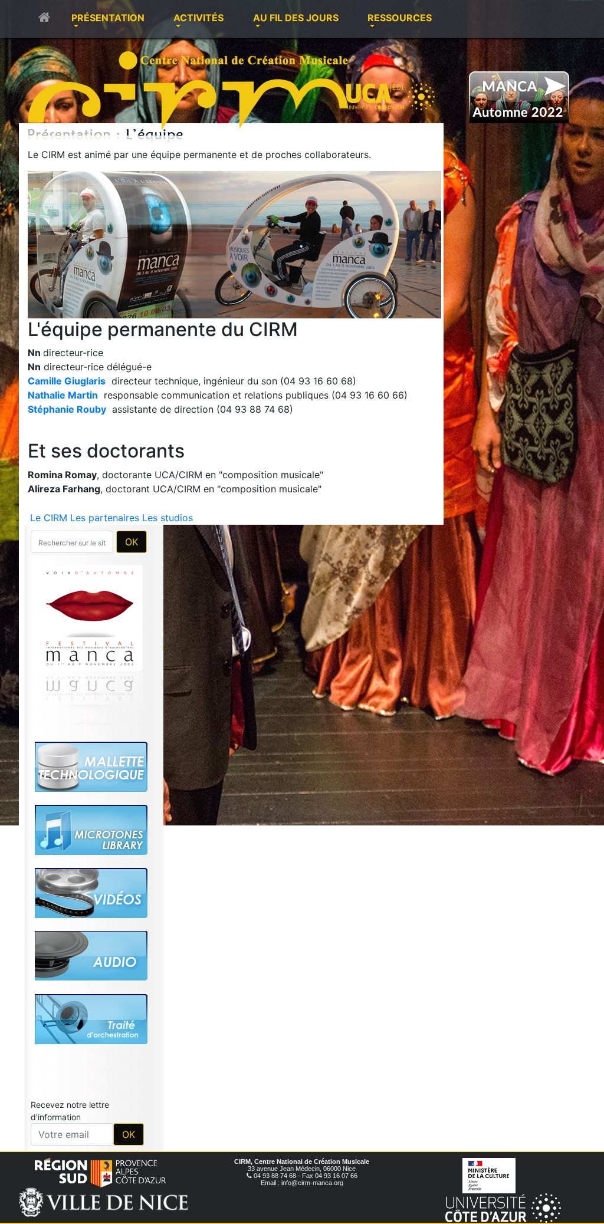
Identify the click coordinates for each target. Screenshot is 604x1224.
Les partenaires (104, 518)
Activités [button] (198, 18)
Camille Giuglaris (67, 381)
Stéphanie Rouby (67, 409)
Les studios (167, 518)
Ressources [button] (399, 18)
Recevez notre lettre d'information (70, 1111)
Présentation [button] (108, 18)
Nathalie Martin (63, 395)
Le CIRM (48, 518)
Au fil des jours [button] (296, 18)
